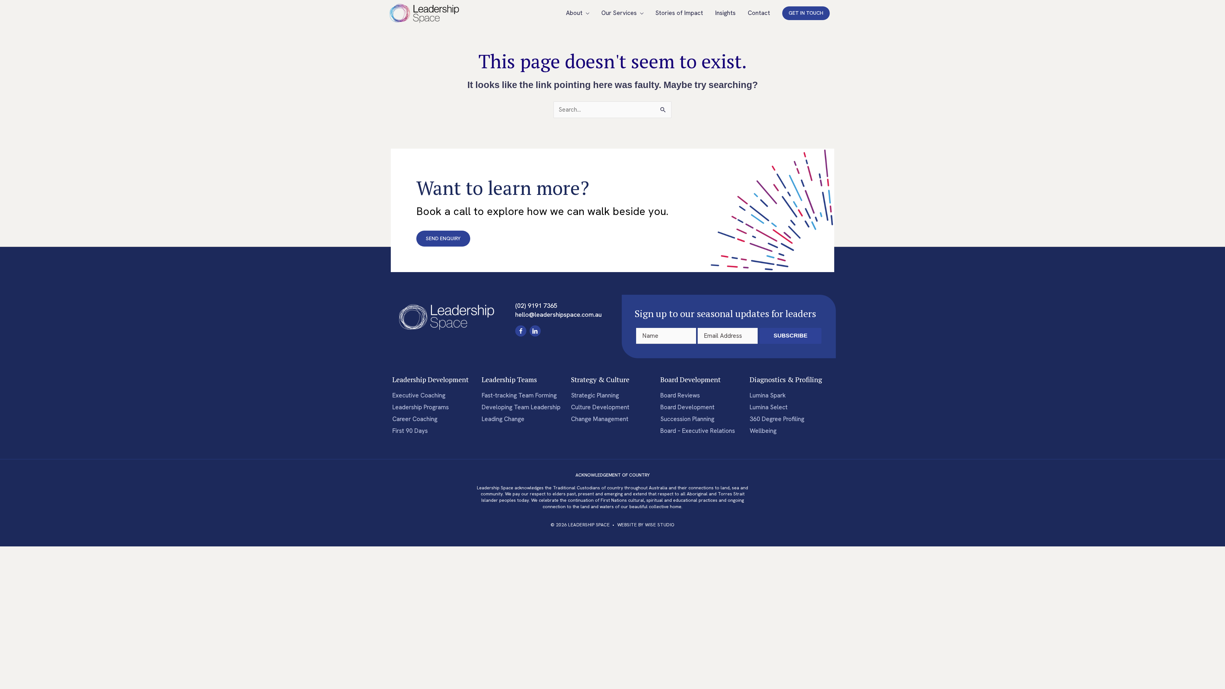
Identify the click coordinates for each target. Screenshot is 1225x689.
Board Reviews (680, 395)
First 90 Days (410, 431)
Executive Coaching (418, 395)
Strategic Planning (595, 395)
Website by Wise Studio (646, 525)
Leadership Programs (420, 407)
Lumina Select (769, 407)
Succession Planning (687, 419)
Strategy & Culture (600, 379)
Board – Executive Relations (697, 431)
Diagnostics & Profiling (786, 379)
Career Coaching (414, 419)
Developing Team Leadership (521, 407)
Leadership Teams (509, 379)
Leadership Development (430, 379)
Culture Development (600, 407)
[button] (806, 13)
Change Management (599, 419)
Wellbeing (763, 431)
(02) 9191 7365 (536, 305)
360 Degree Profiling (777, 419)
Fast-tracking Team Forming (519, 395)
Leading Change (503, 419)
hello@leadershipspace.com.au (558, 314)
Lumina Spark (768, 395)
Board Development (690, 379)
